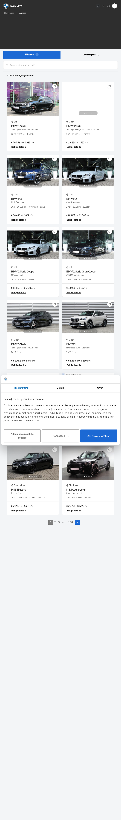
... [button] (67, 522)
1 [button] (50, 522)
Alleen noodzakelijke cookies (22, 436)
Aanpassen (59, 435)
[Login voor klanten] (108, 6)
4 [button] (63, 522)
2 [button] (55, 522)
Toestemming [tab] (21, 387)
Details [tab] (60, 387)
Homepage (9, 13)
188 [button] (71, 522)
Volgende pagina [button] (77, 522)
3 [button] (59, 522)
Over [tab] (100, 387)
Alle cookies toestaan (98, 435)
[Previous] (25, 113)
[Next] (41, 113)
